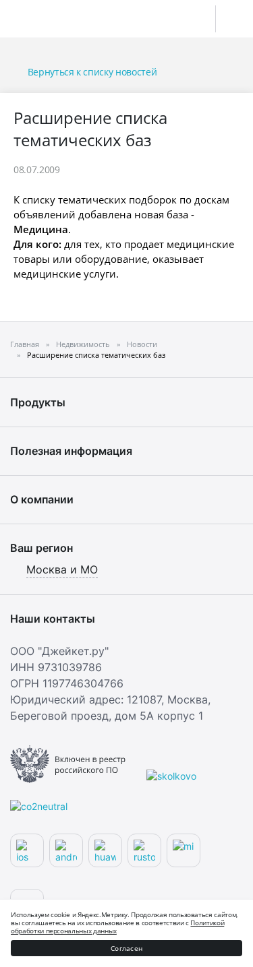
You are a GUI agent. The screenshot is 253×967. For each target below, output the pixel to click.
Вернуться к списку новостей (92, 71)
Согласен (126, 948)
